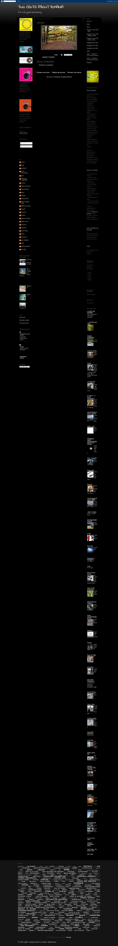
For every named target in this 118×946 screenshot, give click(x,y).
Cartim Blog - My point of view (92, 850)
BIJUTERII (50, 873)
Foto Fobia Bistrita (24, 323)
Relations (89, 63)
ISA (64, 893)
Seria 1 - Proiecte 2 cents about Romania (92, 54)
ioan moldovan (25, 240)
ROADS (82, 915)
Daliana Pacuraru (25, 186)
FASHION (58, 885)
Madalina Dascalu (25, 206)
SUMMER (35, 924)
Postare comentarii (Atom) (63, 77)
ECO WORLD (96, 883)
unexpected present (95, 646)
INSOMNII (24, 893)
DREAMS (57, 883)
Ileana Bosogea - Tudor (25, 202)
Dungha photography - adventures (91, 337)
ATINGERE (70, 871)
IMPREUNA (62, 891)
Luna (28, 898)
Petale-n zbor (90, 426)
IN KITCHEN (89, 891)
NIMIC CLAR (51, 904)
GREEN (64, 890)
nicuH (88, 566)
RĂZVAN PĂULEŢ (23, 915)
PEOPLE (46, 909)
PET (56, 909)
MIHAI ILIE (40, 899)
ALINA (74, 868)
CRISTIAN (44, 879)
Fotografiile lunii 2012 (92, 48)
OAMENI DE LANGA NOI (33, 906)
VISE (79, 929)
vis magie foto (91, 382)
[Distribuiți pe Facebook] (70, 55)
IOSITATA (56, 893)
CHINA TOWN (36, 876)
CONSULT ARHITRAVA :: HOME (90, 844)
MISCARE (57, 901)
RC (33, 915)
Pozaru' (86, 912)
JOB (95, 893)
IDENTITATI (37, 891)
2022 (79, 866)
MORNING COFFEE (41, 902)
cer (96, 875)
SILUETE (36, 921)
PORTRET (61, 912)
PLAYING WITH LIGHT (39, 912)
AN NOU (98, 868)
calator (36, 875)
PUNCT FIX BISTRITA (55, 914)
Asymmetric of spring (95, 634)
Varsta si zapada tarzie (91, 514)
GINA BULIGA (56, 890)
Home (88, 51)
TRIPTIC (87, 925)
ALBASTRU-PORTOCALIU (42, 868)
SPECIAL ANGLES (94, 921)
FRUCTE (23, 888)
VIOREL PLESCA (65, 929)
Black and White (70, 873)
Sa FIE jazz (95, 548)
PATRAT (84, 907)
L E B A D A (95, 341)
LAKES (40, 894)
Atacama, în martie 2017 (95, 503)
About (88, 24)
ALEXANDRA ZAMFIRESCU (62, 868)
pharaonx (89, 631)
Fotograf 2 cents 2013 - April (92, 30)
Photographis (90, 470)
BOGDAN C (84, 873)
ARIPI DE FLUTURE (31, 871)
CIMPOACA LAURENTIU (24, 179)
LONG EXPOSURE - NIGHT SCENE (48, 896)
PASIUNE (74, 907)
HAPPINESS (81, 890)
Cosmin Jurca (93, 878)
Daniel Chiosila (25, 189)
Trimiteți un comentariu (46, 65)
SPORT (38, 922)
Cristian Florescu (58, 879)
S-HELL (79, 917)
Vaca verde (90, 854)
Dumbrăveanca (95, 786)
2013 (95, 771)
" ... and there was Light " (92, 323)
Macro (55, 898)
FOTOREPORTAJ (77, 886)
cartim (23, 234)
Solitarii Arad (24, 222)
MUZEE (92, 902)
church (73, 876)
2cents (23, 162)
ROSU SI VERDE (49, 917)
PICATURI (42, 910)
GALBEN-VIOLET (91, 888)
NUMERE (94, 904)
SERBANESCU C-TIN (47, 919)
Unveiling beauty (91, 718)
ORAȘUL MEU (94, 906)
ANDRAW (41, 870)
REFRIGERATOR (50, 915)
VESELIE (96, 927)
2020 (69, 866)
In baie (72, 891)
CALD (44, 875)
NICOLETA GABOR (31, 904)
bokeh (90, 873)
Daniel (23, 881)
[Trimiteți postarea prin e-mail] (61, 54)
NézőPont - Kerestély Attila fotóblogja (91, 768)
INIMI (98, 891)
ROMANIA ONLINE (24, 320)
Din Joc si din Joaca (91, 839)
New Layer (90, 546)
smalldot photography (90, 795)
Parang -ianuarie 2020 (95, 418)
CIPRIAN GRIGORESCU (27, 878)
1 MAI (46, 866)
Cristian (23, 183)
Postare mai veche (74, 72)
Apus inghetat (95, 354)
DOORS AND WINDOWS (86, 881)
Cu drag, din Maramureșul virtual (23, 338)
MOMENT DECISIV (92, 901)
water (86, 929)
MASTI (31, 899)
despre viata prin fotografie (91, 602)
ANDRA (29, 870)
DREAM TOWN (46, 883)
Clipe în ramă (91, 704)
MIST (65, 901)
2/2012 (61, 866)
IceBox (29, 891)
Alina (22, 165)
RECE (41, 915)
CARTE (66, 875)
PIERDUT (79, 910)
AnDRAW (24, 168)
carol (60, 875)
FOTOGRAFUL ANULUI (63, 886)
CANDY (52, 875)
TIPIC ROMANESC (91, 91)
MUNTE (83, 902)
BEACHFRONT (34, 873)
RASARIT (86, 914)
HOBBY (90, 890)
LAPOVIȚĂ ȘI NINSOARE (55, 894)
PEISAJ (94, 907)
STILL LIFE (55, 922)
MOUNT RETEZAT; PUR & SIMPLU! (92, 413)
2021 (74, 866)
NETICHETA (22, 317)
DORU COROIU (22, 883)
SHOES (27, 921)
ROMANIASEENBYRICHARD (92, 520)
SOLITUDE (79, 921)
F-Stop (21, 347)
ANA (21, 870)
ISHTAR (71, 893)
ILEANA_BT (49, 891)
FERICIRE (78, 885)
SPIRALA (29, 295)
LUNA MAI (38, 898)
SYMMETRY (53, 924)
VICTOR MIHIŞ (39, 929)
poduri (52, 912)
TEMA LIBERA (74, 924)
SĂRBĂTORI (21, 919)
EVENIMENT (47, 885)
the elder (23, 249)
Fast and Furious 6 (95, 758)
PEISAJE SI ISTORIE (92, 170)
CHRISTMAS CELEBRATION (54, 876)
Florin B (24, 886)
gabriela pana (74, 888)
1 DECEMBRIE (31, 866)
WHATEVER (22, 930)
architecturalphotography (92, 870)
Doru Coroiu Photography (90, 680)
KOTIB (30, 894)
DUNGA (69, 883)
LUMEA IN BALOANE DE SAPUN (80, 896)
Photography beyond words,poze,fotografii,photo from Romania (92, 441)
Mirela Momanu (91, 692)
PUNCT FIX (44, 914)
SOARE (68, 921)
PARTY (61, 907)
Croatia (86, 879)
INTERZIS (33, 893)
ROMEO (45, 57)
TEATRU (63, 924)
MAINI (64, 898)
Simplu (89, 363)
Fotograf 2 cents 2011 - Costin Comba (92, 39)
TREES (76, 925)
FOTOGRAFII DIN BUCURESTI (91, 823)
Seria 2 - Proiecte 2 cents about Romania (92, 59)
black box (89, 484)
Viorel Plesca (24, 231)
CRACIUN (35, 879)
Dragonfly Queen (95, 592)
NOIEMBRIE (67, 904)
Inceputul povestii (95, 537)
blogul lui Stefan (91, 655)
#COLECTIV (21, 866)
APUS (80, 870)
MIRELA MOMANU (32, 901)
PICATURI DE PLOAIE (53, 910)
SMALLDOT (58, 921)
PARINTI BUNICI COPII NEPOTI (45, 907)
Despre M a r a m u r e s (25, 334)
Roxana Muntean (25, 218)
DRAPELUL (33, 883)
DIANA (56, 881)
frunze (31, 888)
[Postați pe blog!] (66, 55)
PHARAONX (67, 909)
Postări (23, 143)
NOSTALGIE (84, 904)
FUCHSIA (47, 888)
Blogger (68, 937)
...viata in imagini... (92, 512)
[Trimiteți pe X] (68, 55)
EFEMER (25, 885)
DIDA (63, 881)
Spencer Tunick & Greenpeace (24, 349)
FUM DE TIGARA (59, 888)
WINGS (31, 930)
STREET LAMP (23, 924)
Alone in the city (95, 606)
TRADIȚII (55, 925)
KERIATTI (21, 894)
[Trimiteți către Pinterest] (71, 55)
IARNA (22, 891)
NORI (75, 904)
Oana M (23, 209)
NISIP (60, 904)
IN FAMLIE (80, 891)
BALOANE (95, 871)
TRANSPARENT (65, 925)
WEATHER (94, 929)
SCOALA (36, 919)
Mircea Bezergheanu (89, 899)
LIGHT (73, 894)
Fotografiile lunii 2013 (92, 45)
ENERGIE (36, 885)
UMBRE (31, 927)
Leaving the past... (95, 670)
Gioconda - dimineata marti (29, 262)
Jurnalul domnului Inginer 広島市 (92, 499)
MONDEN (21, 902)
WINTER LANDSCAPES (45, 930)
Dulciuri (64, 883)
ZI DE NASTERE (61, 930)
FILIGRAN (88, 885)
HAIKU (88, 246)
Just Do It (95, 694)
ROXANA (62, 917)
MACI (47, 898)
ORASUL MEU (81, 906)
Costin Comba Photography (91, 589)
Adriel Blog (90, 740)
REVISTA (61, 915)
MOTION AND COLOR (58, 902)
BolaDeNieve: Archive (23, 357)
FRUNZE (39, 888)
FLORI (98, 885)
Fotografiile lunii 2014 (92, 43)
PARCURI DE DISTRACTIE (25, 907)
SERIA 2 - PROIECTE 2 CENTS (90, 919)
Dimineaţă (89, 561)
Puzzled (89, 643)
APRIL (67, 870)
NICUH (41, 904)
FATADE (68, 885)
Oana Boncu (49, 906)
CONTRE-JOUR (60, 878)
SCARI (28, 919)
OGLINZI (69, 906)
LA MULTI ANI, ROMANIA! (91, 312)
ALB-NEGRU (26, 868)
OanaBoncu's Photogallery (90, 559)
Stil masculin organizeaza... (95, 745)
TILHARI (97, 924)
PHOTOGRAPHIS (86, 909)
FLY (29, 886)
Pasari (68, 907)
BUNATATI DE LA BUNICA (24, 875)
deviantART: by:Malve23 (90, 733)
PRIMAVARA (31, 914)
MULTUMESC (74, 902)
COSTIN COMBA (23, 879)
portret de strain (74, 912)
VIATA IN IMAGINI (24, 929)
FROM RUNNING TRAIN (92, 886)
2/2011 (51, 866)
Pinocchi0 (23, 212)
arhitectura (20, 871)
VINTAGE (51, 929)
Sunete (44, 924)
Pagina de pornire (58, 72)
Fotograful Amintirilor (90, 782)
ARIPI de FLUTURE (92, 811)
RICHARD (70, 915)
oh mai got (90, 568)
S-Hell (88, 534)
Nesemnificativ (95, 429)
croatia (95, 812)
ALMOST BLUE (87, 868)
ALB (98, 866)
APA (59, 870)
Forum (88, 27)
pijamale (87, 910)
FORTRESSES (48, 886)
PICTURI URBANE (67, 910)
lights (82, 894)
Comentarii (25, 146)
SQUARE (46, 922)
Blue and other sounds (91, 573)
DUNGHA (78, 883)
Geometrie (21, 890)
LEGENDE (66, 894)
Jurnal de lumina (92, 351)
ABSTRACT (87, 866)
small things (47, 921)
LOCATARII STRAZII (24, 896)
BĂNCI (26, 873)
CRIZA (78, 879)
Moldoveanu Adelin (77, 901)
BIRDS (59, 873)
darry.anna (24, 237)
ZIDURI (70, 930)
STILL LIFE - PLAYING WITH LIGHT (74, 922)
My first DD (90, 735)
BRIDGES (96, 873)
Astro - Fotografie (92, 458)
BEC (44, 873)
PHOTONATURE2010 (26, 910)
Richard (23, 215)
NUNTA (20, 906)
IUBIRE (82, 893)
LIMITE (87, 894)
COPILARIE (75, 878)
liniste (95, 894)
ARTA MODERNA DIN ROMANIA (52, 871)
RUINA (70, 917)
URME (51, 927)
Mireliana (47, 901)
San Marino (95, 461)
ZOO (88, 930)
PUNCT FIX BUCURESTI (72, 914)
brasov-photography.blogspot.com (92, 617)
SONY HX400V (95, 524)
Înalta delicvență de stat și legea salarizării (91, 315)
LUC (65, 896)
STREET (92, 922)
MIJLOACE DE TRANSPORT (56, 899)
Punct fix (89, 21)
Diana (22, 192)
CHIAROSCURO (23, 876)
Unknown (23, 225)
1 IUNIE (40, 866)
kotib (22, 243)
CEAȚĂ (90, 875)
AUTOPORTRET (83, 871)
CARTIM (81, 875)
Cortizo (85, 878)
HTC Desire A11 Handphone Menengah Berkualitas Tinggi (91, 685)
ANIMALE (52, 870)
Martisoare (29, 287)
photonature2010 (25, 246)
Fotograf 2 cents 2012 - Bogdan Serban (92, 35)
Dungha (23, 195)
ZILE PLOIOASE (79, 930)
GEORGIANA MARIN (35, 890)
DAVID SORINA (45, 881)
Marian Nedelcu (74, 898)
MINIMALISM (76, 899)
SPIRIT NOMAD (26, 922)
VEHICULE (86, 927)
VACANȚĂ (58, 927)
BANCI (20, 873)
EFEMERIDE (90, 667)
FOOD (38, 886)
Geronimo (48, 890)
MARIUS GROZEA (87, 898)
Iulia (89, 893)
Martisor (21, 899)
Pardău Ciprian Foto (91, 753)
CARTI (73, 875)
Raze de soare (95, 914)
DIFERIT (71, 881)
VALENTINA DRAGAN (71, 927)
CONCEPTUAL (46, 878)
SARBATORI (94, 917)
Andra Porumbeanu (24, 172)
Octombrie (61, 906)
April (22, 176)
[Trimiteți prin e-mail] (65, 55)
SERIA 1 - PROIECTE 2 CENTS (68, 919)
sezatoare (20, 921)
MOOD (28, 902)
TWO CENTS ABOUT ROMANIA (40, 7)
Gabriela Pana (25, 199)
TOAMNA (51, 57)
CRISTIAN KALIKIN (69, 879)
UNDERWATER (41, 927)
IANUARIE (97, 890)
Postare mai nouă (43, 72)
